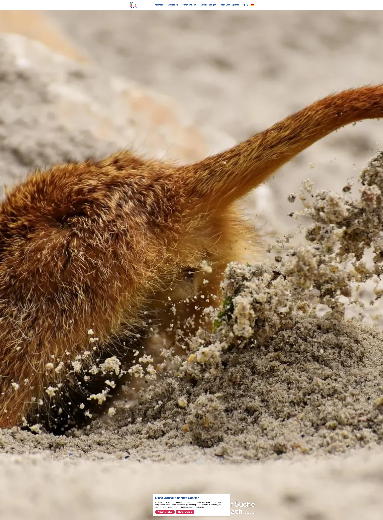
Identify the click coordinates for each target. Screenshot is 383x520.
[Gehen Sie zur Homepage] (133, 5)
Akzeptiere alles (165, 512)
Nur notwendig (185, 512)
